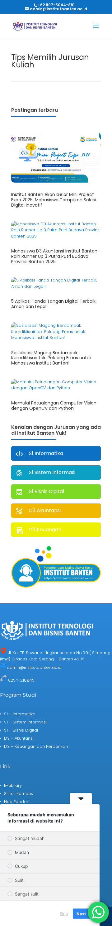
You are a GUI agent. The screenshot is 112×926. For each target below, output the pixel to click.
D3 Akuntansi (45, 510)
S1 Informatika (46, 453)
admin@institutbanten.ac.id (34, 667)
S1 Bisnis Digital (46, 491)
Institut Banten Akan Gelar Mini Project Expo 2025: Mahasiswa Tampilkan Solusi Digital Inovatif (53, 199)
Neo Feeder (16, 802)
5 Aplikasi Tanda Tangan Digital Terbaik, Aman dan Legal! (53, 304)
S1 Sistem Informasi (52, 472)
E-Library (13, 785)
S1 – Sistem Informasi (25, 722)
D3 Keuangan (45, 529)
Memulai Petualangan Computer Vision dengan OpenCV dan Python (53, 405)
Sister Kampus (18, 793)
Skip (64, 913)
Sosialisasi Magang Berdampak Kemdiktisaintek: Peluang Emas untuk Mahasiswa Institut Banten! (51, 358)
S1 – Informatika (19, 714)
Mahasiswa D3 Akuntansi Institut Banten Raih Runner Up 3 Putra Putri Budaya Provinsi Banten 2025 (54, 256)
